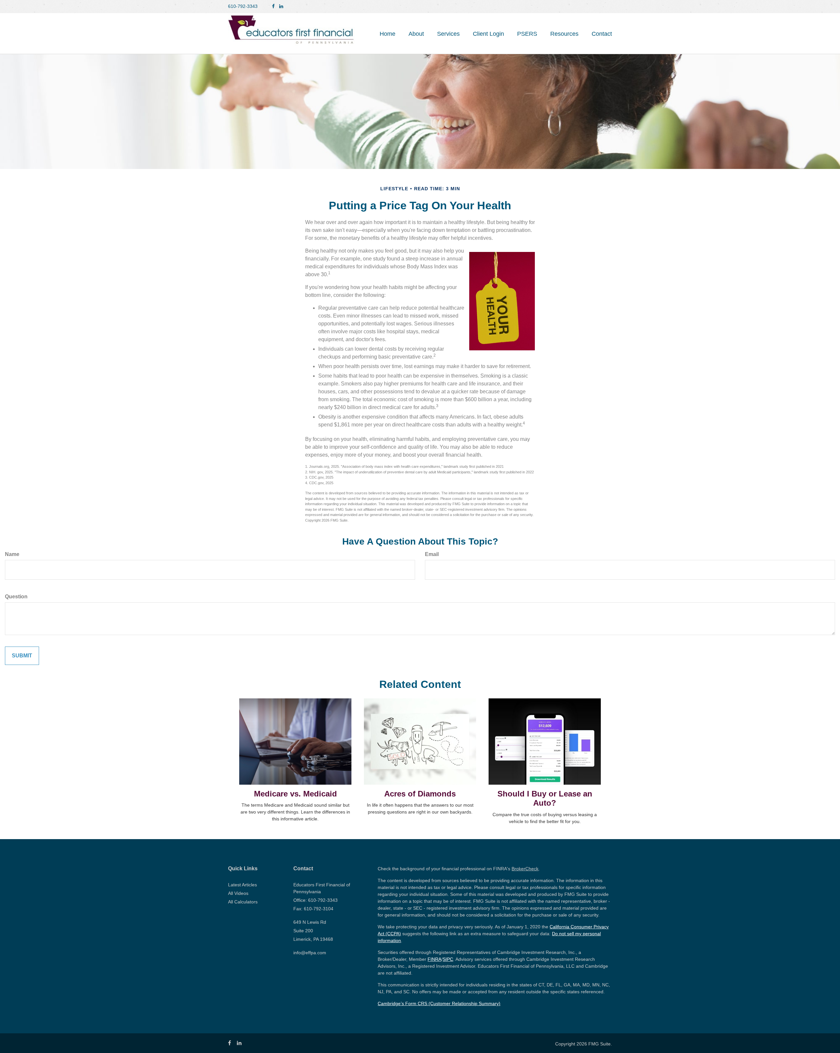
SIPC (448, 959)
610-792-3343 (243, 6)
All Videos (238, 893)
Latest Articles (242, 884)
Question (16, 596)
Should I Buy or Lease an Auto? (544, 798)
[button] (416, 34)
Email (432, 554)
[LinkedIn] (281, 6)
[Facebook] (273, 6)
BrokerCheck (525, 868)
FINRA (434, 959)
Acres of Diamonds (420, 793)
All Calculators (243, 901)
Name (12, 554)
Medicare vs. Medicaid (295, 793)
